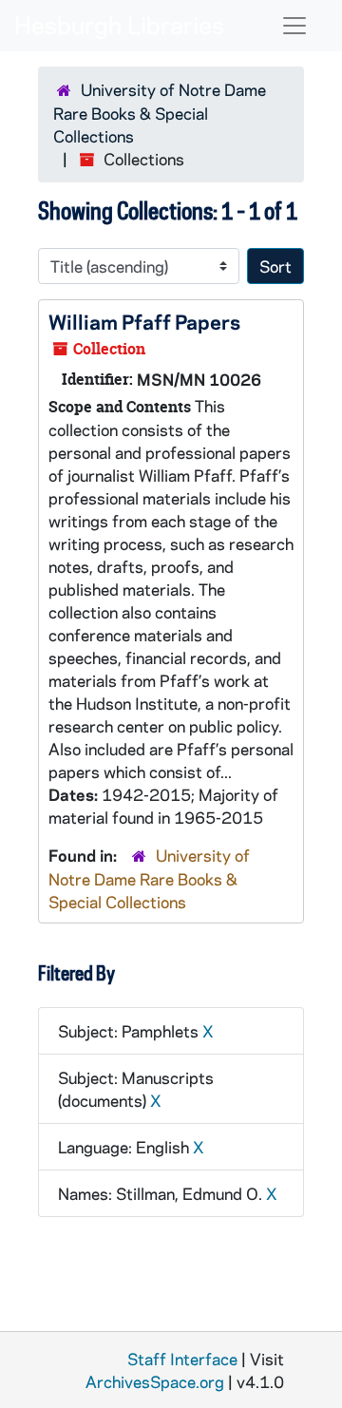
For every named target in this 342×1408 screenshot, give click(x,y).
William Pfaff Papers (144, 321)
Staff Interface (182, 1358)
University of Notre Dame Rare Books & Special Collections (159, 112)
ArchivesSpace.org (155, 1381)
